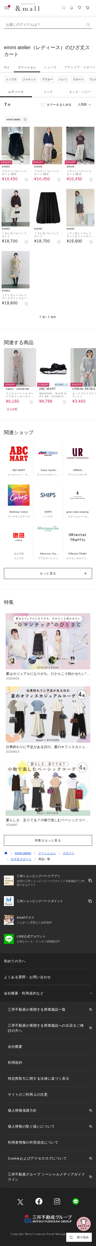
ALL (7, 67)
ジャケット (29, 79)
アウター (47, 79)
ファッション (27, 67)
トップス (11, 79)
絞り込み (83, 1237)
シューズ (50, 67)
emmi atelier (23, 853)
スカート (78, 79)
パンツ (63, 79)
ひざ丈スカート (21, 859)
